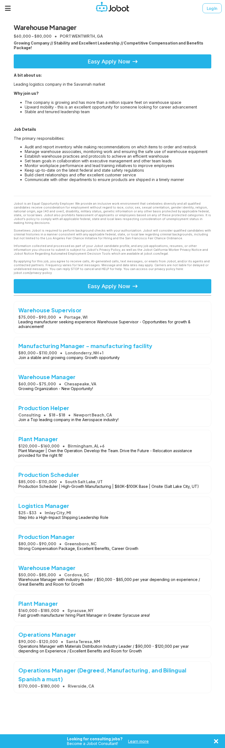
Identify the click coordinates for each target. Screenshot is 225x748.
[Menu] (8, 8)
